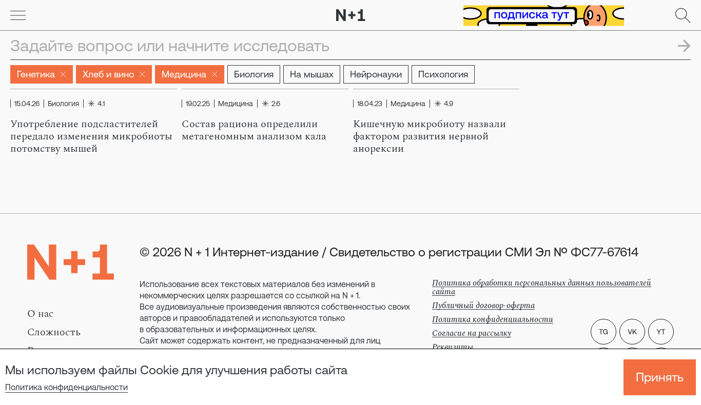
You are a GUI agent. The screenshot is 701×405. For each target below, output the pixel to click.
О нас (40, 313)
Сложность (54, 332)
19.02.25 (198, 103)
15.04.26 (27, 103)
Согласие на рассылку (471, 333)
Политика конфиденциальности (66, 387)
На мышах (312, 74)
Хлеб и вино (108, 74)
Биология (254, 74)
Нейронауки (376, 74)
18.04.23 (369, 103)
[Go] (18, 15)
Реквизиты (452, 347)
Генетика (36, 74)
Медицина (184, 74)
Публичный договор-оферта (483, 305)
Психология (443, 74)
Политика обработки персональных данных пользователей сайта (541, 287)
